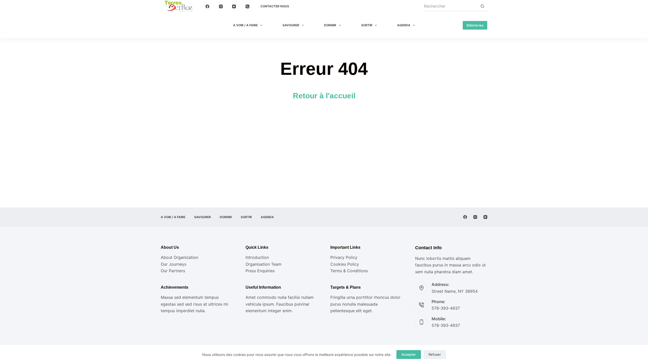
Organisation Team (263, 264)
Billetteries (475, 25)
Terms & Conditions (349, 270)
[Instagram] (221, 6)
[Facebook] (207, 6)
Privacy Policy (343, 257)
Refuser (435, 354)
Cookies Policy (344, 264)
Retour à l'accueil (324, 96)
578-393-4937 (446, 308)
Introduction (257, 257)
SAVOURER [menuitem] (290, 25)
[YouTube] (234, 6)
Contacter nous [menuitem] (274, 6)
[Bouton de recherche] (482, 6)
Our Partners (173, 270)
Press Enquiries (260, 270)
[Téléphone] (247, 6)
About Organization (179, 257)
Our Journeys (173, 264)
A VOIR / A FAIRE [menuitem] (245, 25)
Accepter (408, 354)
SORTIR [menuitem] (366, 25)
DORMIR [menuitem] (330, 25)
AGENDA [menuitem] (403, 25)
